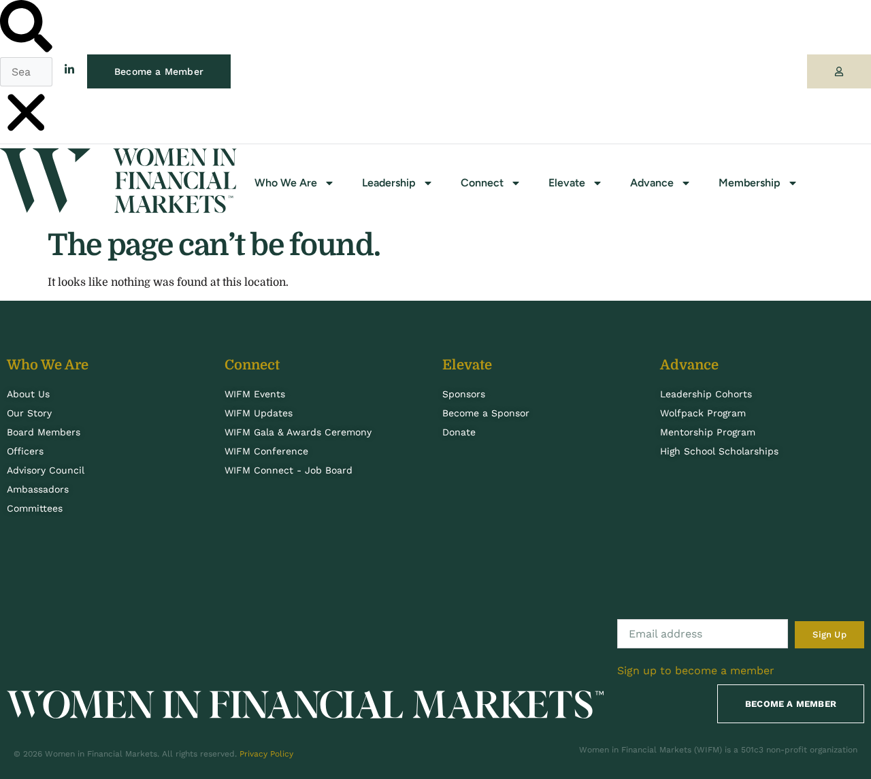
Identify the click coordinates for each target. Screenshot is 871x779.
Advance (652, 182)
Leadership (389, 182)
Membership (749, 182)
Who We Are (285, 182)
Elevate (566, 182)
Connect (482, 182)
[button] (26, 28)
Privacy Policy (266, 754)
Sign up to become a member (695, 670)
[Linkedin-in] (69, 69)
